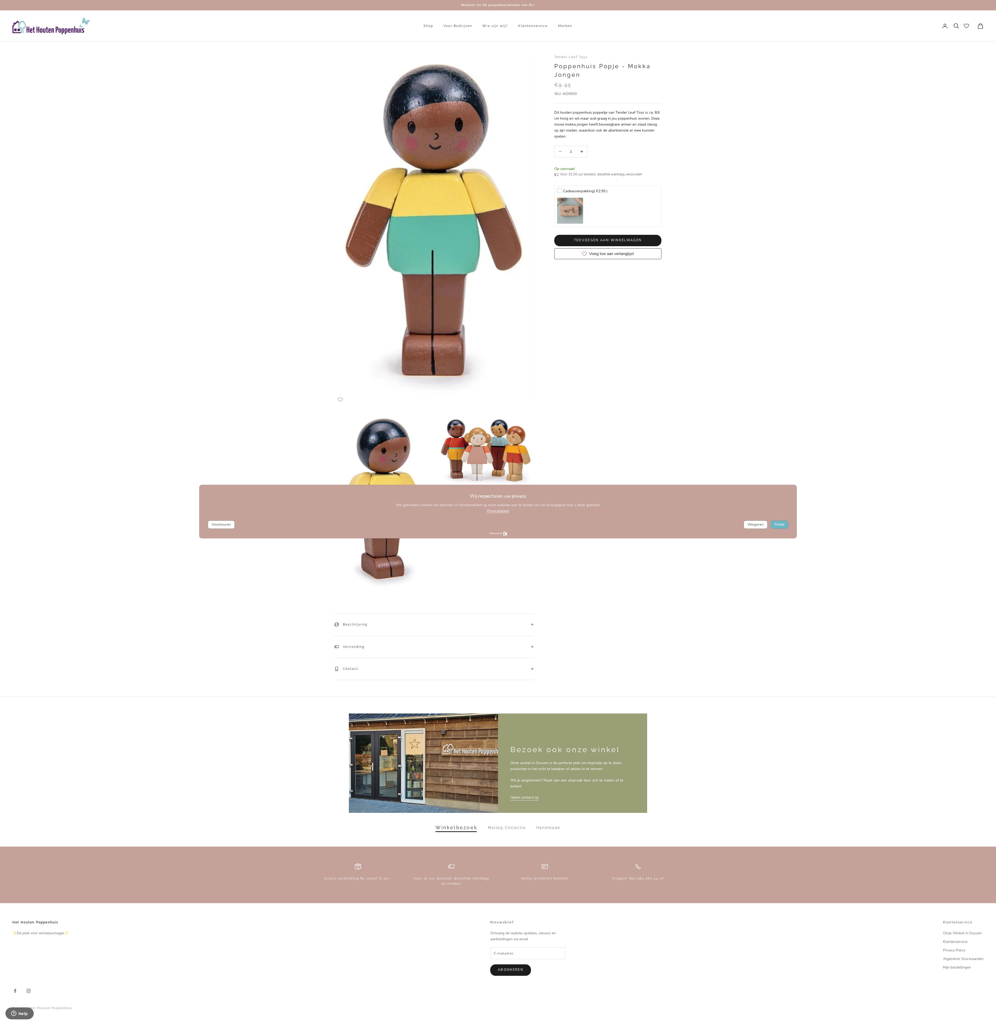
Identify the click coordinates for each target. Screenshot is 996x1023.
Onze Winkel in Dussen (962, 933)
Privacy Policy (954, 950)
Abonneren (510, 969)
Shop (428, 26)
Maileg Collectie (507, 828)
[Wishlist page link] (966, 26)
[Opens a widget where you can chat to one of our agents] (19, 1013)
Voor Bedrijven (458, 26)
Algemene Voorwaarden (963, 958)
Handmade (548, 828)
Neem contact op (524, 797)
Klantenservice (533, 26)
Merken (565, 26)
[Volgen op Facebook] (15, 990)
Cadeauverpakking (585, 191)
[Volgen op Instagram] (28, 990)
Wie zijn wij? (495, 26)
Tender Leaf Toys (571, 57)
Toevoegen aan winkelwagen (608, 240)
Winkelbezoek (456, 827)
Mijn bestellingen (957, 967)
